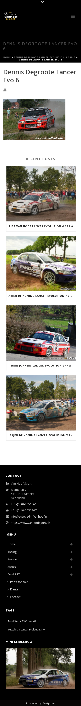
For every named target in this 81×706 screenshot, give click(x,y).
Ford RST (13, 574)
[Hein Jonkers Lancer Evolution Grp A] (41, 333)
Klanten (15, 589)
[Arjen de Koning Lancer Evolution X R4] (41, 402)
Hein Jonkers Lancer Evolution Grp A (41, 365)
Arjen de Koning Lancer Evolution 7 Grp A (42, 296)
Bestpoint (49, 703)
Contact (15, 597)
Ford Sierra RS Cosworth (22, 621)
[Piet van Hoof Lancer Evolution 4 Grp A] (41, 193)
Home (7, 57)
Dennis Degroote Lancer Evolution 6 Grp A (44, 57)
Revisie (12, 559)
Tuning (12, 552)
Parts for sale (19, 582)
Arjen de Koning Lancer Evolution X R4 (41, 435)
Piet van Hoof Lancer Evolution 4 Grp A (41, 226)
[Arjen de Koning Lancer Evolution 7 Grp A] (41, 263)
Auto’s (11, 567)
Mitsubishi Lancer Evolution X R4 (26, 629)
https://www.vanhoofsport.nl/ (30, 523)
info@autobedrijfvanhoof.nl (29, 516)
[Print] (7, 89)
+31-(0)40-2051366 (24, 504)
